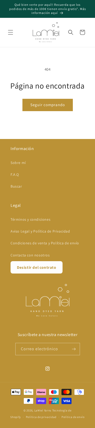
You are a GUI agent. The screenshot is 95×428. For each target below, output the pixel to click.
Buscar (16, 186)
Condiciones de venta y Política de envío (45, 243)
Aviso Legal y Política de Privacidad (40, 231)
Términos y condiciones (30, 219)
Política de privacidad (41, 417)
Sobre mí (18, 162)
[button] (10, 32)
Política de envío (73, 417)
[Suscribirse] (74, 349)
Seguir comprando (47, 104)
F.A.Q (15, 174)
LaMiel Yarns (42, 410)
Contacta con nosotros (30, 255)
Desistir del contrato (36, 267)
